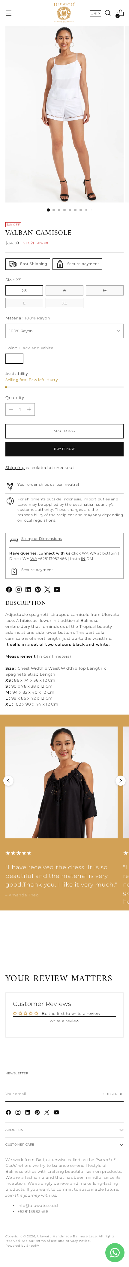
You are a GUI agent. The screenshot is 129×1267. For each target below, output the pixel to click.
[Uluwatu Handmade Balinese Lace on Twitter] (47, 590)
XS (24, 290)
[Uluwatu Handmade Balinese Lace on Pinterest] (37, 590)
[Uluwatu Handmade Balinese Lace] (64, 12)
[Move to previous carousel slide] (8, 781)
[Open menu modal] (8, 13)
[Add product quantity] (29, 409)
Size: (13, 279)
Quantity (14, 397)
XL (64, 303)
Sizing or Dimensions (41, 539)
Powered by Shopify (22, 1246)
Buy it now (64, 449)
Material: (27, 318)
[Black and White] (14, 359)
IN (83, 559)
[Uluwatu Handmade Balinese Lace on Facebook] (9, 590)
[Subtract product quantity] (11, 409)
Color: (29, 347)
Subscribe (114, 1094)
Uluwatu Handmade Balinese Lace (67, 1236)
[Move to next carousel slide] (121, 781)
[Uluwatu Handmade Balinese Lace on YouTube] (57, 590)
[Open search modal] (107, 13)
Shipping (15, 467)
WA (93, 553)
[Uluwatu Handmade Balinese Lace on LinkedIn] (28, 590)
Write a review (65, 1020)
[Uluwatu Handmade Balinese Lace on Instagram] (18, 590)
